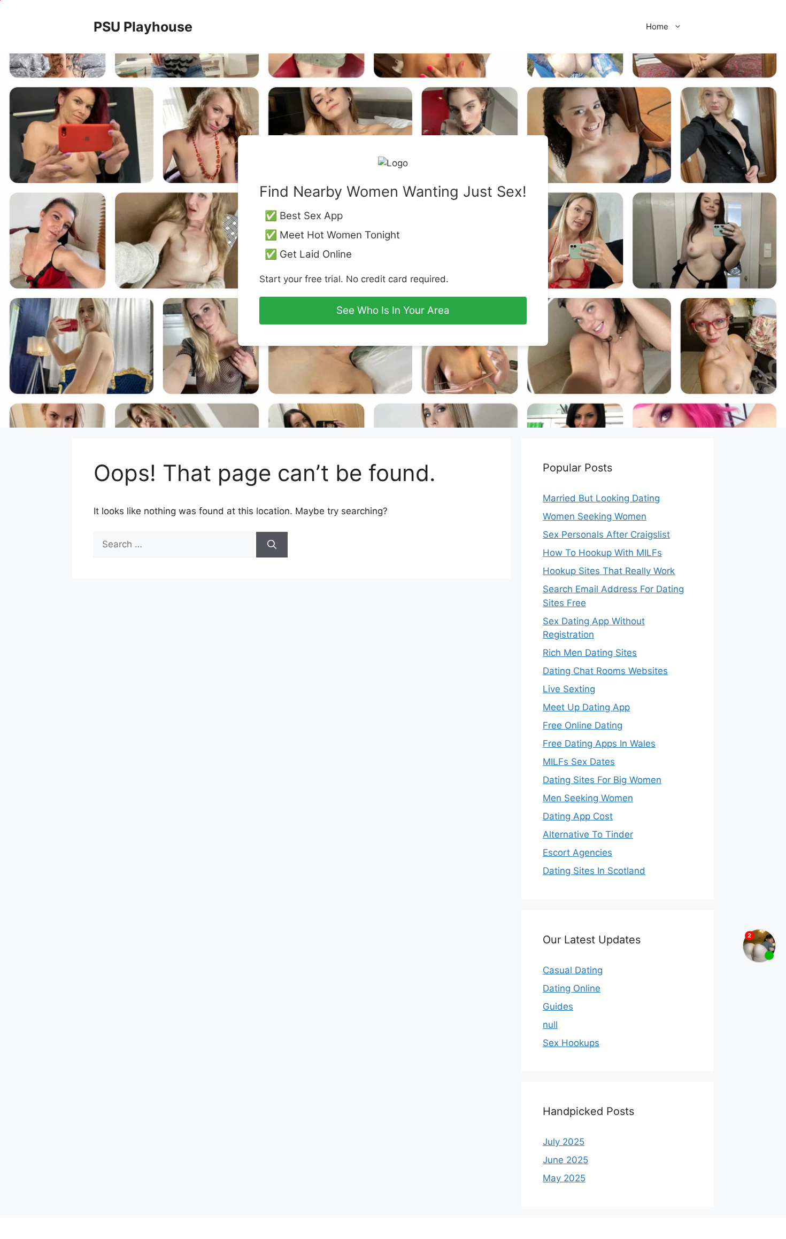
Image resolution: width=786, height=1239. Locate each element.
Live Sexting (569, 689)
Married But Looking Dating (601, 498)
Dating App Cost (578, 816)
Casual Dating (573, 970)
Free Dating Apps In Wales (599, 743)
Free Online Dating (582, 725)
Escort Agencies (577, 852)
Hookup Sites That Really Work (609, 571)
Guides (558, 1006)
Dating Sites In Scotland (594, 870)
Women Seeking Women (594, 516)
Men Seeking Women (588, 798)
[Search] (272, 544)
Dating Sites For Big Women (602, 780)
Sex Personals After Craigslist (606, 534)
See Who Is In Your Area (393, 310)
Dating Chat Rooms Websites (605, 670)
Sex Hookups (571, 1042)
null (550, 1024)
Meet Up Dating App (586, 707)
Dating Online (571, 988)
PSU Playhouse (143, 27)
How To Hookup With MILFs (602, 552)
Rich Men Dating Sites (590, 652)
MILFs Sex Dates (579, 761)
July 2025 (563, 1141)
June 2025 (565, 1160)
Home (657, 26)
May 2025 (564, 1178)
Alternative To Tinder (588, 834)
